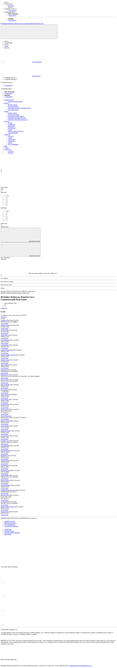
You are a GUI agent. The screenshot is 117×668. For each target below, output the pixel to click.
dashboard (11, 5)
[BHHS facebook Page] (18, 582)
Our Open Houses (13, 110)
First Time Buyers (13, 106)
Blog (5, 146)
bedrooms (3, 192)
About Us (7, 134)
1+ (7, 197)
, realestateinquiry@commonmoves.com (80, 665)
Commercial (11, 124)
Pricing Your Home (13, 115)
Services (6, 121)
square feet (4, 223)
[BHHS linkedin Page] (18, 596)
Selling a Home (12, 113)
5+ (7, 205)
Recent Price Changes (7, 281)
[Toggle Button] (29, 31)
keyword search (5, 257)
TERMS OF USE (9, 521)
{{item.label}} (12, 10)
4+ (7, 203)
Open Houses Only (6, 285)
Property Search (9, 100)
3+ (7, 201)
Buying (6, 103)
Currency (10, 151)
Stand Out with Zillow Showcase (17, 119)
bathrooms (4, 208)
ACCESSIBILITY (9, 524)
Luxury (10, 129)
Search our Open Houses (15, 101)
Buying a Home (12, 105)
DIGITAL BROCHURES (12, 533)
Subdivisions (11, 128)
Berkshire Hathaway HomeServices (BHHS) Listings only (18, 291)
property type (4, 227)
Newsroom (11, 141)
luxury (2, 288)
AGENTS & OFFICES (11, 526)
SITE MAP (7, 534)
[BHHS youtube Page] (18, 625)
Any (7, 195)
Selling (6, 111)
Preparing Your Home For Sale (17, 118)
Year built (3, 259)
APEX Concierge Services (15, 131)
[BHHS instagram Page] (18, 610)
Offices (10, 143)
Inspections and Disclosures (16, 116)
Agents (10, 138)
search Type (4, 187)
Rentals (10, 123)
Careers (6, 148)
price (2, 189)
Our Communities (13, 144)
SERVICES (7, 529)
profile (6, 46)
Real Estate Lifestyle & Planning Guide (19, 108)
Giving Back (11, 139)
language (10, 152)
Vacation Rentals (13, 133)
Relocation (11, 126)
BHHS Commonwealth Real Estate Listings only (15, 293)
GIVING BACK (9, 531)
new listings (4, 278)
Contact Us (7, 149)
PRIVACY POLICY (10, 523)
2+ (7, 199)
